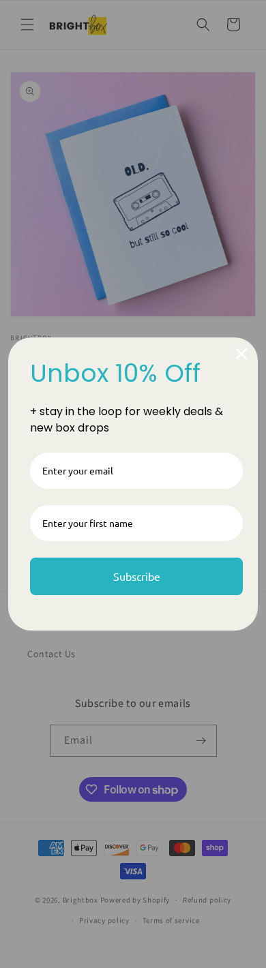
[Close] (241, 353)
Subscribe (136, 576)
